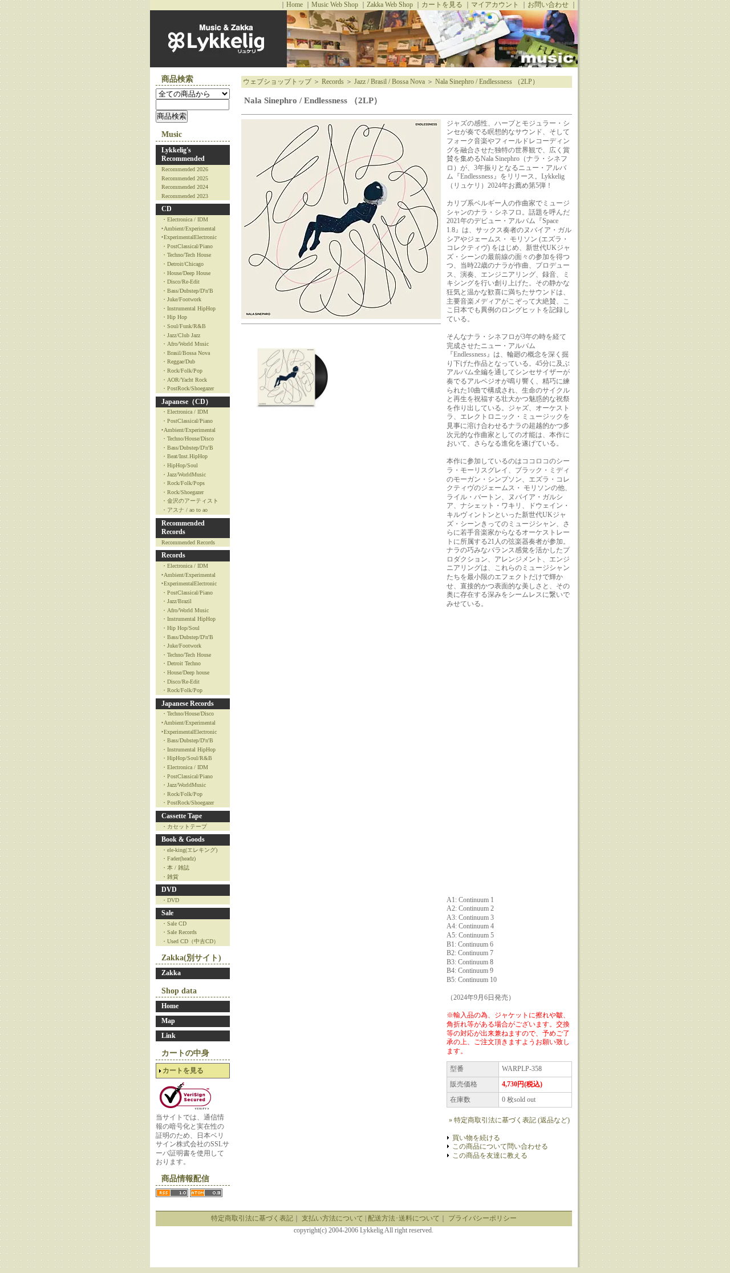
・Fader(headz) (178, 858)
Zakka (171, 973)
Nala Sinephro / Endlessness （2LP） (487, 82)
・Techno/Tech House (186, 255)
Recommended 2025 (184, 178)
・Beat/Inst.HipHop (184, 456)
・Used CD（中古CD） (190, 941)
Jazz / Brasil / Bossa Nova (389, 82)
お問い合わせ (548, 5)
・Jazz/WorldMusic (183, 474)
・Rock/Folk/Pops (183, 483)
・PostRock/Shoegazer (187, 388)
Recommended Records (183, 527)
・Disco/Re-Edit (180, 281)
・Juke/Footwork (181, 299)
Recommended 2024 (184, 187)
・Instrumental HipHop (188, 308)
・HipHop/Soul (179, 465)
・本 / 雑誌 (175, 867)
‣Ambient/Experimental (188, 228)
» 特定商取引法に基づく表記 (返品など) (509, 1120)
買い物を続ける (476, 1138)
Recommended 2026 (184, 169)
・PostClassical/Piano (187, 246)
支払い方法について (332, 1218)
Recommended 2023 (184, 196)
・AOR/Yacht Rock (184, 380)
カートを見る (442, 5)
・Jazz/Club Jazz (180, 335)
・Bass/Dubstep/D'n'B (187, 291)
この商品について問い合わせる (500, 1146)
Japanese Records (187, 704)
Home (294, 5)
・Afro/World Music (185, 344)
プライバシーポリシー (482, 1218)
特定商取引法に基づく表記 (252, 1218)
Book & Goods (183, 839)
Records (173, 555)
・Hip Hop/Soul (180, 628)
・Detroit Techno (181, 663)
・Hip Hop (174, 317)
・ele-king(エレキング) (189, 850)
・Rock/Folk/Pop (181, 370)
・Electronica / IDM (184, 219)
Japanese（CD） (186, 402)
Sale (167, 913)
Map (168, 1021)
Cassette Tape (181, 816)
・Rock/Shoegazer (182, 492)
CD (166, 209)
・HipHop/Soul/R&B (186, 758)
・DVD (170, 900)
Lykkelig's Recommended (183, 154)
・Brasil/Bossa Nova (185, 353)
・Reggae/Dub (178, 361)
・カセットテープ (184, 826)
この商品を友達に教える (490, 1155)
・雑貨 (170, 877)
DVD (169, 890)
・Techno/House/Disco (187, 438)
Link (168, 1036)
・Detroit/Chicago (182, 264)
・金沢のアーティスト (189, 501)
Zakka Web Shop (390, 5)
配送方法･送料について (404, 1218)
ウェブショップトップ (277, 82)
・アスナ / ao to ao (184, 510)
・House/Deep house (185, 672)
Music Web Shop (334, 5)
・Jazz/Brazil (176, 601)
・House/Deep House (185, 273)
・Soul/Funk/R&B (183, 326)
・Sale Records (179, 932)
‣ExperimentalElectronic (189, 237)
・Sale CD (173, 923)
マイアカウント (495, 5)
